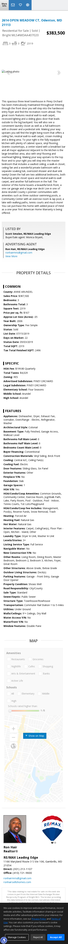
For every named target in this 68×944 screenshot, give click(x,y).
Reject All (38, 937)
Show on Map (36, 735)
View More (11, 256)
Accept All (56, 937)
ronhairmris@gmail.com (18, 252)
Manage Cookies (17, 937)
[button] (4, 940)
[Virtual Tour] (28, 5)
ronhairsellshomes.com (17, 882)
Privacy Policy (39, 918)
